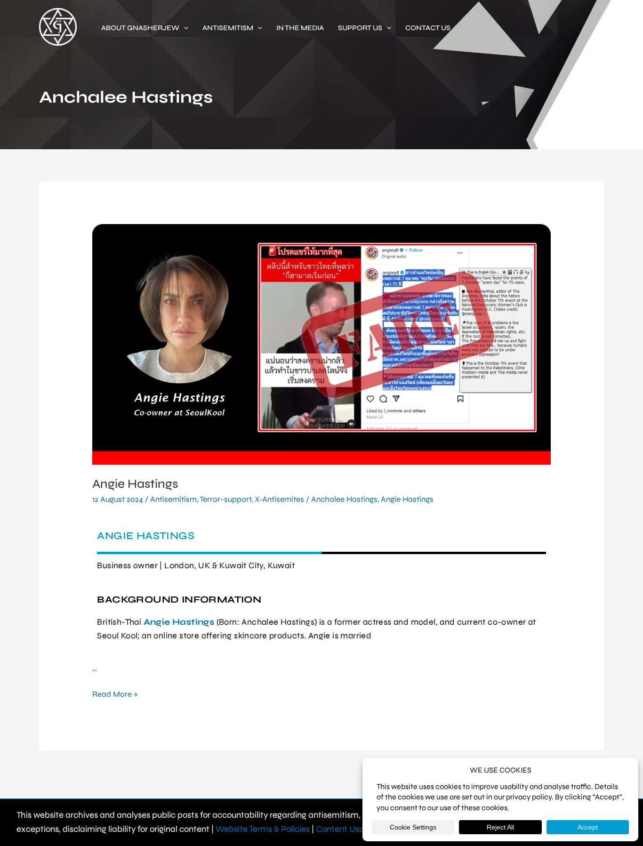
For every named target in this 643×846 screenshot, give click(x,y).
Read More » (115, 693)
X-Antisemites (279, 499)
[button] (183, 27)
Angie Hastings (135, 483)
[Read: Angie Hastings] (321, 344)
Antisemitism (173, 499)
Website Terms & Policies (263, 829)
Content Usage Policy (357, 829)
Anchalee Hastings (344, 499)
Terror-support (225, 499)
